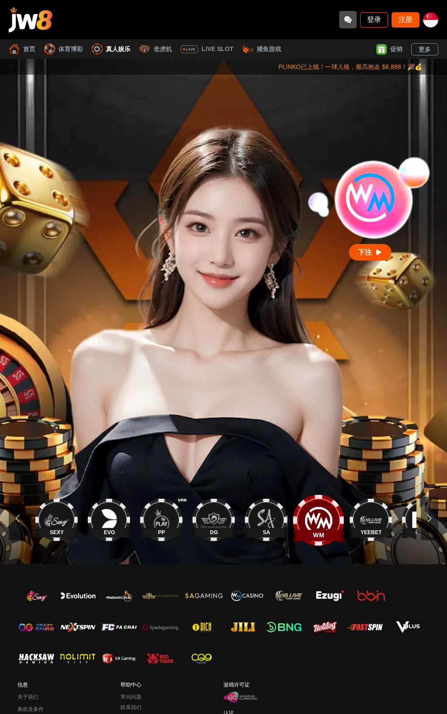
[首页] (30, 19)
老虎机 (163, 48)
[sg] (430, 19)
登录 (374, 19)
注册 (406, 19)
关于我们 (27, 697)
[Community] (348, 19)
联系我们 (130, 707)
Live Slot (218, 48)
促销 (396, 48)
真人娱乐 (118, 48)
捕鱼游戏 (269, 48)
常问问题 (130, 697)
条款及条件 (30, 709)
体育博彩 (70, 48)
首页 (29, 48)
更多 (425, 49)
